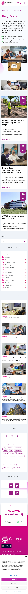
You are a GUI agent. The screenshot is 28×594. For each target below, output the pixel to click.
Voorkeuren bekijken (14, 588)
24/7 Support (19, 3)
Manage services (13, 575)
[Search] (25, 241)
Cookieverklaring (9, 591)
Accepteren (14, 579)
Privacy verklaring (17, 591)
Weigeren (14, 583)
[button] (26, 556)
